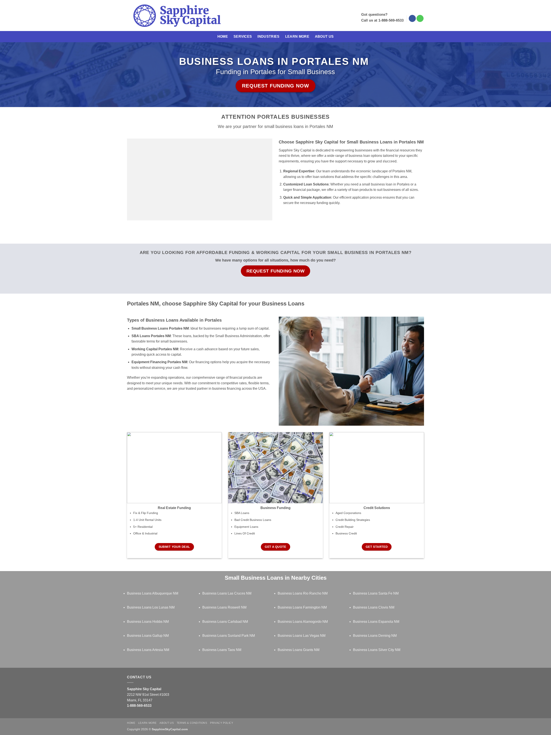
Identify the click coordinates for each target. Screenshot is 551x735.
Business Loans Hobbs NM (148, 621)
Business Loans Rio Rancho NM (303, 593)
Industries (268, 36)
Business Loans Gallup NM (148, 635)
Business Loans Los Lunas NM (151, 607)
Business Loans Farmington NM (302, 607)
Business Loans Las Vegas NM (301, 635)
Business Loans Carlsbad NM (225, 621)
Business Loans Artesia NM (148, 650)
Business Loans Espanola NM (376, 621)
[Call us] (420, 18)
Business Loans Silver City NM (376, 650)
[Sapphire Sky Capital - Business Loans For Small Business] (177, 15)
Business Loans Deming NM (375, 635)
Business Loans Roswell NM (224, 607)
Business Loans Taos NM (221, 650)
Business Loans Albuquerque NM (152, 593)
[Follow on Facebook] (412, 18)
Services (243, 36)
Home (222, 36)
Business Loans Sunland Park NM (228, 635)
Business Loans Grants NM (298, 650)
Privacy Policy (221, 722)
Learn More (297, 36)
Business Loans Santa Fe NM (376, 593)
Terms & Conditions (192, 722)
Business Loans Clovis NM (373, 607)
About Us (324, 36)
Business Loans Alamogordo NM (303, 621)
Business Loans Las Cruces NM (226, 593)
